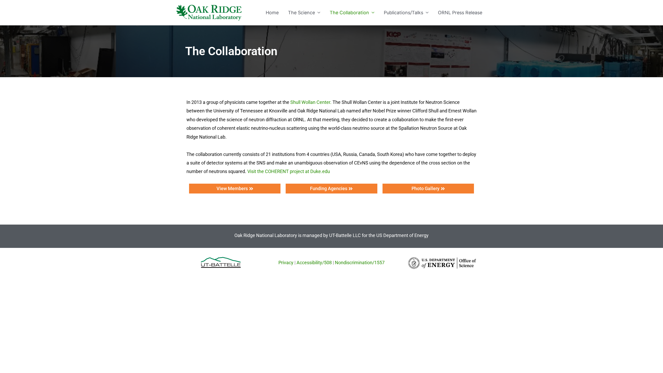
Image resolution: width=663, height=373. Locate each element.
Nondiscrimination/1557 (360, 262)
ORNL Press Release (460, 12)
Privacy (285, 262)
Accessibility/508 (314, 262)
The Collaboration (349, 12)
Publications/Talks (403, 12)
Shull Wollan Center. (311, 102)
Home (272, 12)
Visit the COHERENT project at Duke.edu (288, 171)
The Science (301, 12)
